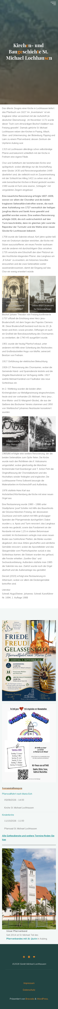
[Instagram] (29, 957)
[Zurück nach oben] (46, 997)
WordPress (42, 999)
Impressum (29, 983)
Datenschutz (29, 990)
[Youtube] (34, 957)
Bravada (29, 999)
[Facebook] (24, 957)
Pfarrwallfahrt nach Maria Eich (17, 793)
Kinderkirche (8, 815)
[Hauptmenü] (53, 3)
